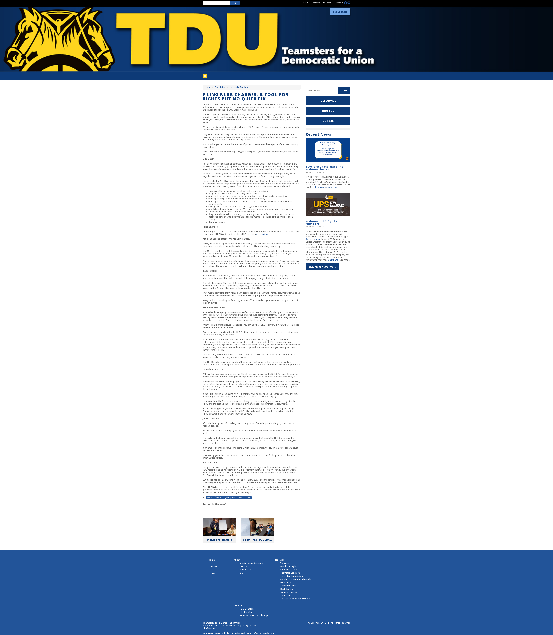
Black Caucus (286, 588)
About (237, 559)
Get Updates (340, 11)
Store (211, 573)
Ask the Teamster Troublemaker (296, 579)
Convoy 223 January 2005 (225, 498)
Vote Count (285, 595)
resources (210, 498)
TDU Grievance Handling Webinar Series (325, 168)
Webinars (285, 562)
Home (208, 87)
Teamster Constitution (291, 575)
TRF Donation (246, 611)
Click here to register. (326, 187)
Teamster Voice (288, 585)
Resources (280, 559)
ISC (241, 572)
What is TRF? (245, 569)
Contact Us (339, 3)
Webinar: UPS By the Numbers (322, 222)
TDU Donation (246, 608)
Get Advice (328, 100)
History (243, 566)
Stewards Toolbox (244, 498)
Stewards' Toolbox (238, 87)
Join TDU (328, 111)
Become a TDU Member (321, 3)
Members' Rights (288, 566)
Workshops (285, 582)
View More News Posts (322, 266)
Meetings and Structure (251, 562)
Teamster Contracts (290, 572)
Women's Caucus (288, 592)
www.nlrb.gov (263, 234)
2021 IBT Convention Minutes (295, 598)
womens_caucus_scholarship (253, 615)
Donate (328, 121)
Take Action (220, 87)
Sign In (305, 3)
